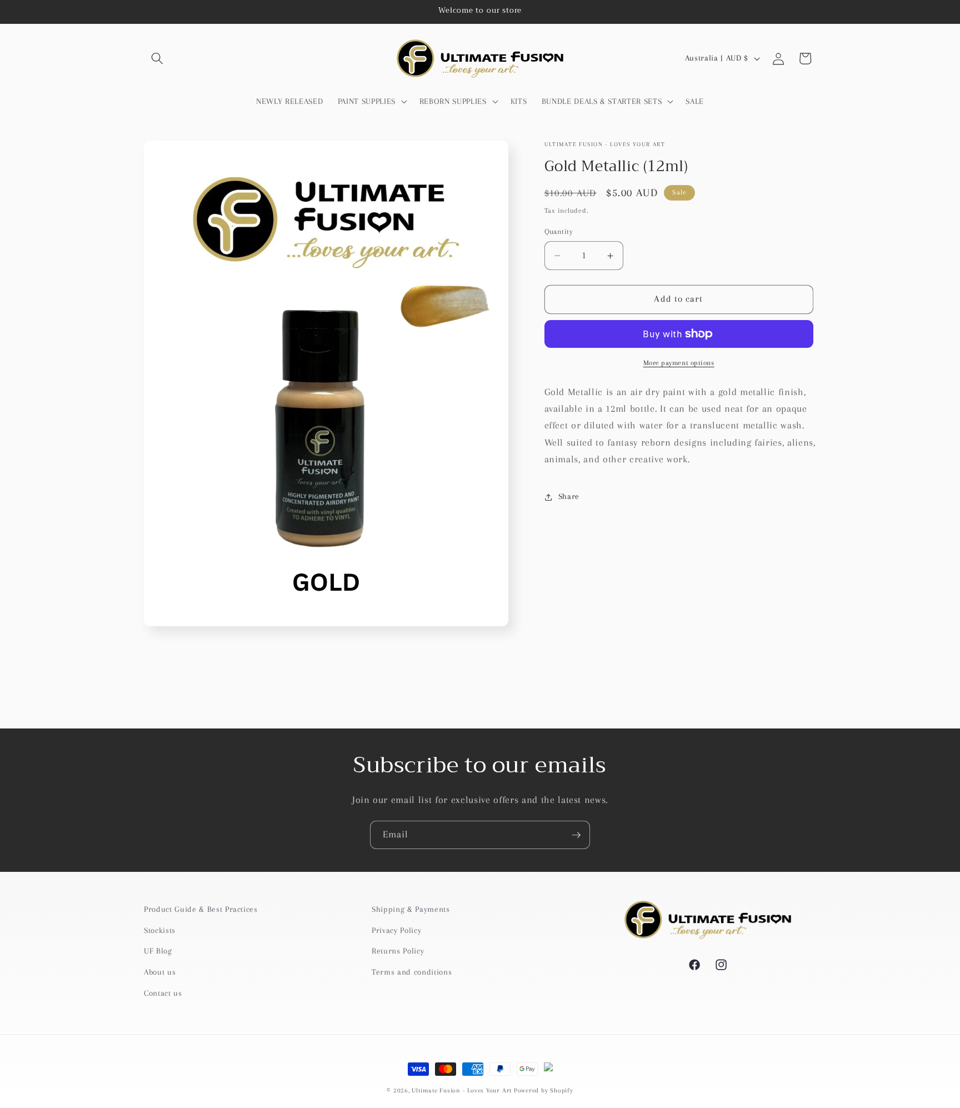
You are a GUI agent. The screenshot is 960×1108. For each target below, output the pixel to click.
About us (160, 972)
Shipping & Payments (411, 909)
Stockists (160, 930)
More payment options (678, 363)
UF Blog (158, 951)
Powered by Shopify (543, 1090)
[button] (157, 58)
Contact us (163, 992)
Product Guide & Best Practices (201, 909)
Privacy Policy (396, 930)
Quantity (558, 231)
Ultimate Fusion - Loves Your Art (462, 1090)
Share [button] (568, 496)
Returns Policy (398, 951)
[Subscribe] (576, 835)
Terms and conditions (412, 972)
